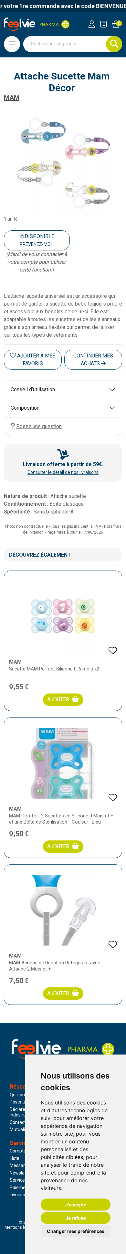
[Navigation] (12, 44)
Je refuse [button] (76, 1218)
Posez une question (39, 426)
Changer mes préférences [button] (75, 1231)
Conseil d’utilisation (33, 389)
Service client (23, 1180)
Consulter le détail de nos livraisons (63, 472)
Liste (14, 1158)
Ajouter (58, 699)
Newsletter (21, 1173)
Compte (18, 1150)
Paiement (20, 1187)
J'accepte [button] (75, 1204)
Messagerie (22, 1165)
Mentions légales (20, 1227)
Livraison (19, 1194)
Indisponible (36, 240)
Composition (25, 408)
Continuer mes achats (93, 360)
